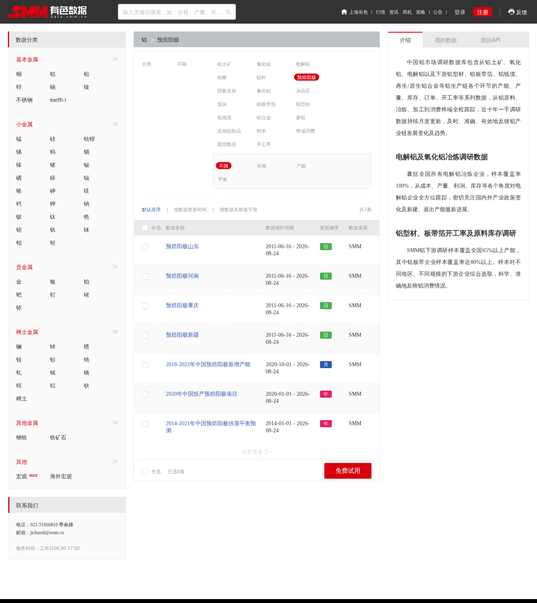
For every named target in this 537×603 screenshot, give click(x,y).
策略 (420, 11)
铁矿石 (58, 437)
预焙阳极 (168, 39)
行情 (380, 11)
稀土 (21, 398)
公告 (438, 11)
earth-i (58, 99)
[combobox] (177, 12)
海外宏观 (61, 475)
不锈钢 (24, 99)
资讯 (394, 11)
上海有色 (358, 11)
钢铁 (21, 437)
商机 (407, 11)
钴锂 (89, 138)
